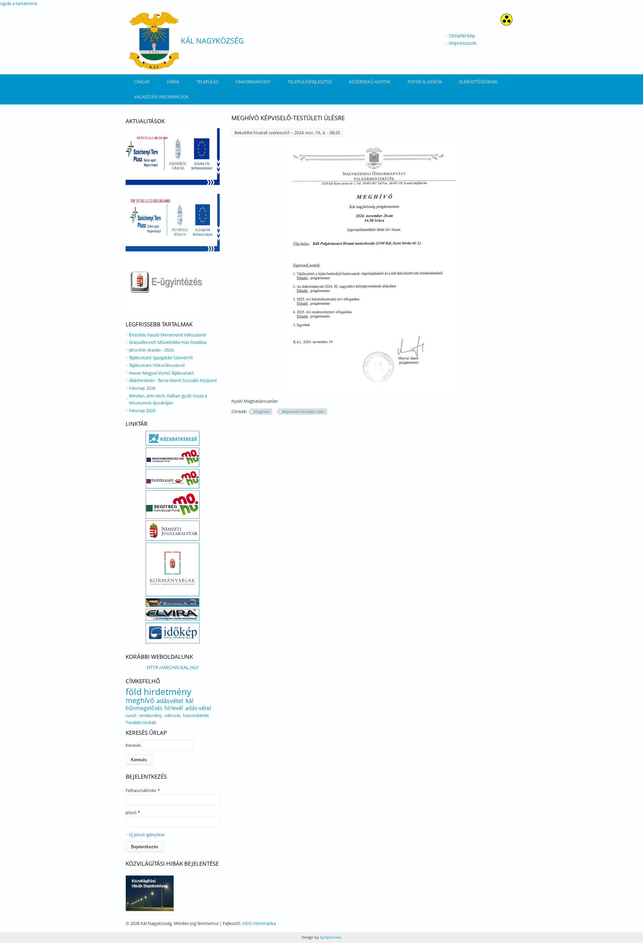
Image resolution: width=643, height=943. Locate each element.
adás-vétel (198, 708)
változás (172, 715)
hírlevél (173, 708)
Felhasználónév (143, 790)
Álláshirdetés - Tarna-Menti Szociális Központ (173, 380)
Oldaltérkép (462, 35)
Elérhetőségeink (478, 82)
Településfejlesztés (310, 82)
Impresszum (463, 43)
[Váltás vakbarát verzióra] (506, 23)
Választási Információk (161, 97)
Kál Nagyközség (212, 40)
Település (207, 82)
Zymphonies (330, 937)
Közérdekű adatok (369, 82)
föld (134, 692)
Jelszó (133, 812)
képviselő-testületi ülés (303, 411)
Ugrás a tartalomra (18, 3)
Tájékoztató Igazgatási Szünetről (161, 358)
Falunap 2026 (142, 388)
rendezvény (150, 715)
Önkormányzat (253, 82)
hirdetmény (167, 692)
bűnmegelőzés (144, 708)
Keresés (134, 745)
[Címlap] (154, 40)
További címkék (141, 722)
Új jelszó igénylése (146, 835)
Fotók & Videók (425, 82)
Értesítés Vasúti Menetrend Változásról (167, 335)
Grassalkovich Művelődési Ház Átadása (167, 342)
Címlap (142, 82)
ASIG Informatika (259, 923)
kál (190, 701)
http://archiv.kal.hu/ (173, 667)
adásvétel (169, 701)
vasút (131, 715)
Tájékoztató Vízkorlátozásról (157, 365)
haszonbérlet (196, 715)
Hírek (173, 82)
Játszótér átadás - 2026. (151, 350)
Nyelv (237, 401)
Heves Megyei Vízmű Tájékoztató (161, 373)
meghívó (262, 411)
